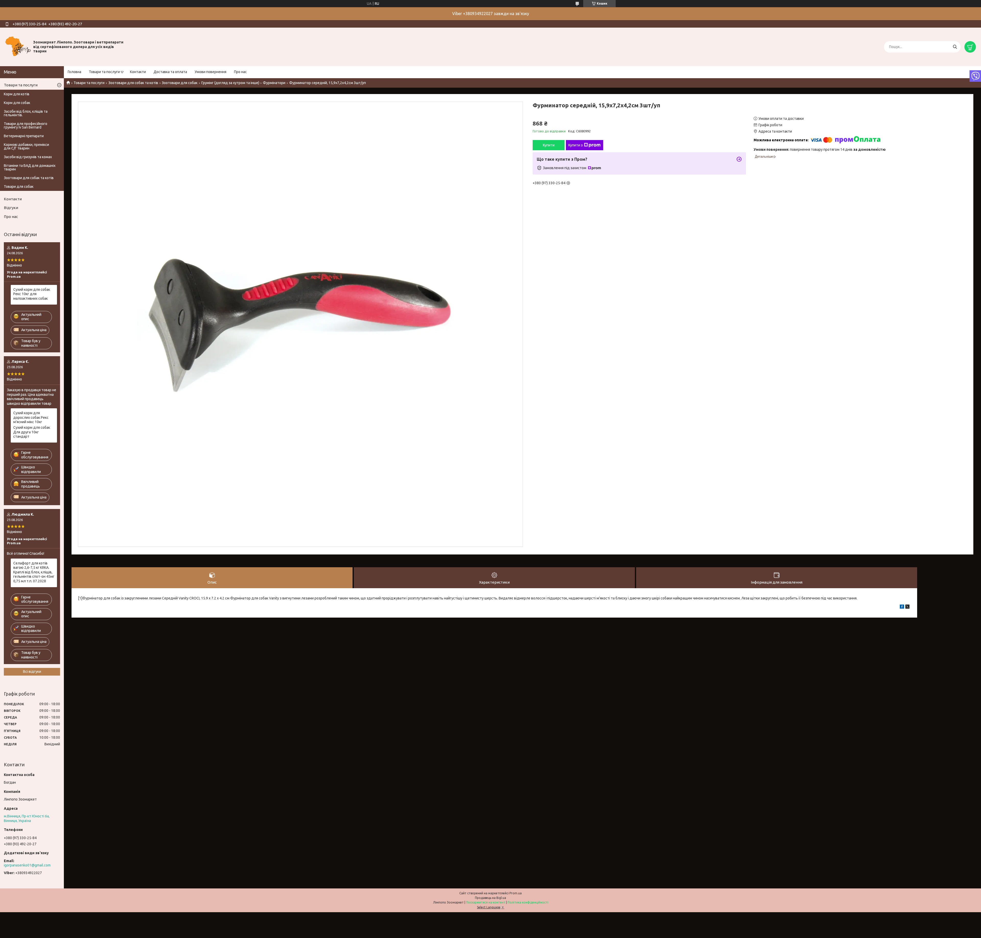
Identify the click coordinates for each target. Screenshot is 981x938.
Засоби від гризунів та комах (28, 157)
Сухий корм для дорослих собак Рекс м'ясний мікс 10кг (31, 417)
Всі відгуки (32, 671)
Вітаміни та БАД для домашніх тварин (29, 167)
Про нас (240, 72)
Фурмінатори (274, 83)
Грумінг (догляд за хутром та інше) (230, 83)
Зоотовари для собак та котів (133, 83)
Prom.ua (515, 893)
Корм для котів (16, 94)
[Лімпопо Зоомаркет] (18, 46)
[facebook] (902, 607)
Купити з (575, 145)
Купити (549, 145)
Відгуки (11, 207)
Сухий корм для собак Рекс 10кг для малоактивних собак (31, 293)
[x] (907, 607)
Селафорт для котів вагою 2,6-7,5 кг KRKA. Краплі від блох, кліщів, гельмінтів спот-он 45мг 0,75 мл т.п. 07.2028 (33, 572)
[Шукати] (955, 47)
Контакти (138, 72)
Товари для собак (18, 186)
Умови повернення (210, 72)
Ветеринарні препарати (24, 136)
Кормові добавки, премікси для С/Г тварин (26, 146)
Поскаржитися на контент (485, 902)
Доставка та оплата (170, 72)
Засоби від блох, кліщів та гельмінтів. (26, 113)
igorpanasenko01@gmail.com (27, 865)
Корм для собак (17, 103)
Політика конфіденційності (528, 902)
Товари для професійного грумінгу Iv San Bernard (25, 125)
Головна (74, 72)
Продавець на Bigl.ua (490, 897)
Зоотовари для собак (179, 83)
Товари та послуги (104, 72)
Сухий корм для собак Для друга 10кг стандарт (31, 431)
